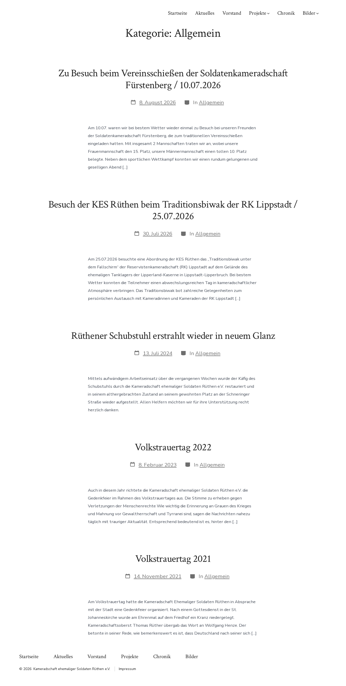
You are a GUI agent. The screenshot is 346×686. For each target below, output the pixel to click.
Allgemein (211, 102)
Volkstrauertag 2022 (173, 447)
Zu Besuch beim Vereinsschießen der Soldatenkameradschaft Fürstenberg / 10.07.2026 (173, 79)
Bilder (309, 13)
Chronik (286, 13)
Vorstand (231, 13)
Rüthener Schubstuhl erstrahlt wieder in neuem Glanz (173, 335)
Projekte (257, 13)
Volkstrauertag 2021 (173, 558)
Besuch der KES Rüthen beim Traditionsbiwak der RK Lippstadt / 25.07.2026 (173, 210)
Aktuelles (204, 13)
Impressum (127, 668)
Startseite (177, 13)
